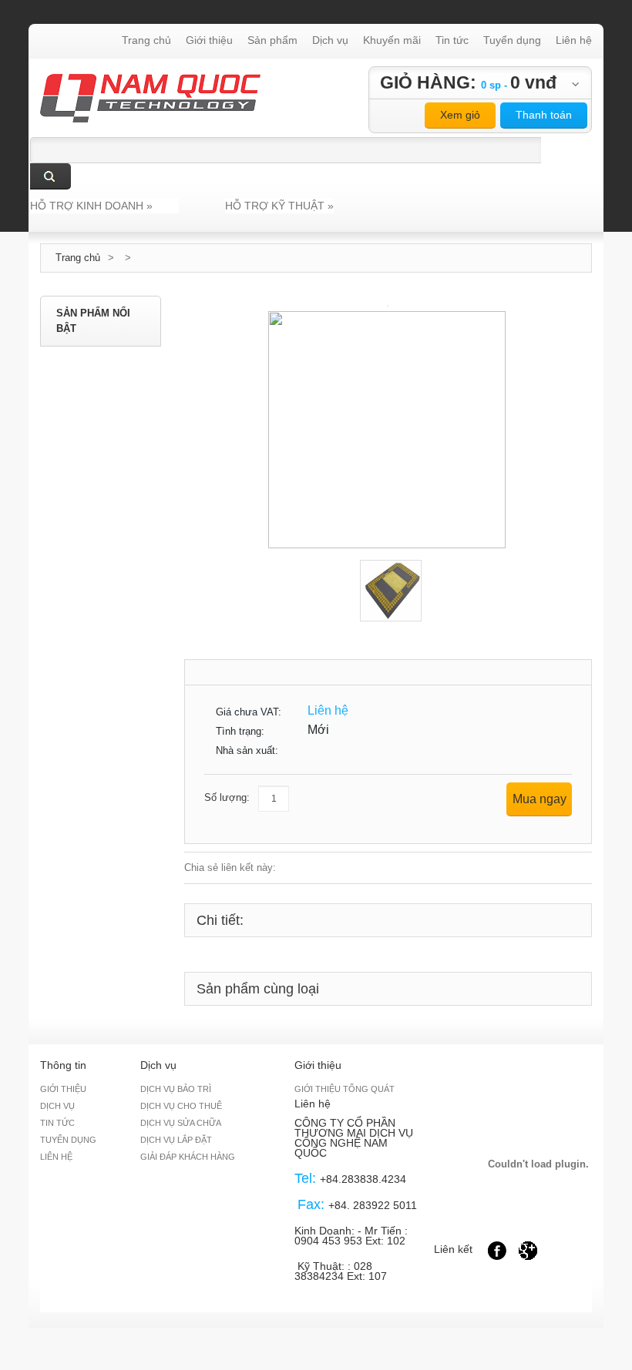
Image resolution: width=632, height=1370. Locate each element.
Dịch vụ (330, 40)
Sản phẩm (272, 40)
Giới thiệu (209, 40)
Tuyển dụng (512, 40)
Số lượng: (227, 797)
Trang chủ (146, 40)
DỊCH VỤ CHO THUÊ (181, 1105)
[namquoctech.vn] (150, 81)
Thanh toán (544, 115)
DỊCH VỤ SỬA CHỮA (180, 1122)
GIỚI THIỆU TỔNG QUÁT (344, 1089)
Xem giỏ (460, 115)
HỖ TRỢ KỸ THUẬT (279, 205)
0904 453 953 (328, 1240)
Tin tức (452, 40)
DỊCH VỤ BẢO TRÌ (175, 1089)
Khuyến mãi (392, 40)
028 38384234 (333, 1271)
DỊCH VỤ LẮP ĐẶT (176, 1139)
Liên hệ (574, 40)
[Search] (50, 176)
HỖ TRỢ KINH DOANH (91, 205)
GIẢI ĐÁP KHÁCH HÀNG (187, 1156)
